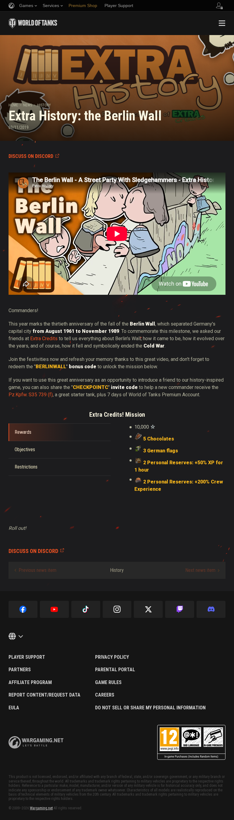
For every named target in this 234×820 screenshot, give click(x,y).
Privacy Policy (112, 657)
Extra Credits (44, 338)
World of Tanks (33, 23)
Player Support (27, 657)
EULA (14, 708)
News (27, 105)
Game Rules (108, 682)
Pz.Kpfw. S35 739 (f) (31, 395)
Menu (221, 23)
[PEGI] (191, 742)
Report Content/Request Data (44, 695)
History (44, 105)
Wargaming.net (41, 808)
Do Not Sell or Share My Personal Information (150, 708)
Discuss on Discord (31, 156)
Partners (20, 669)
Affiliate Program (30, 682)
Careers (104, 695)
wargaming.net (36, 742)
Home (13, 105)
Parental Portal (115, 669)
